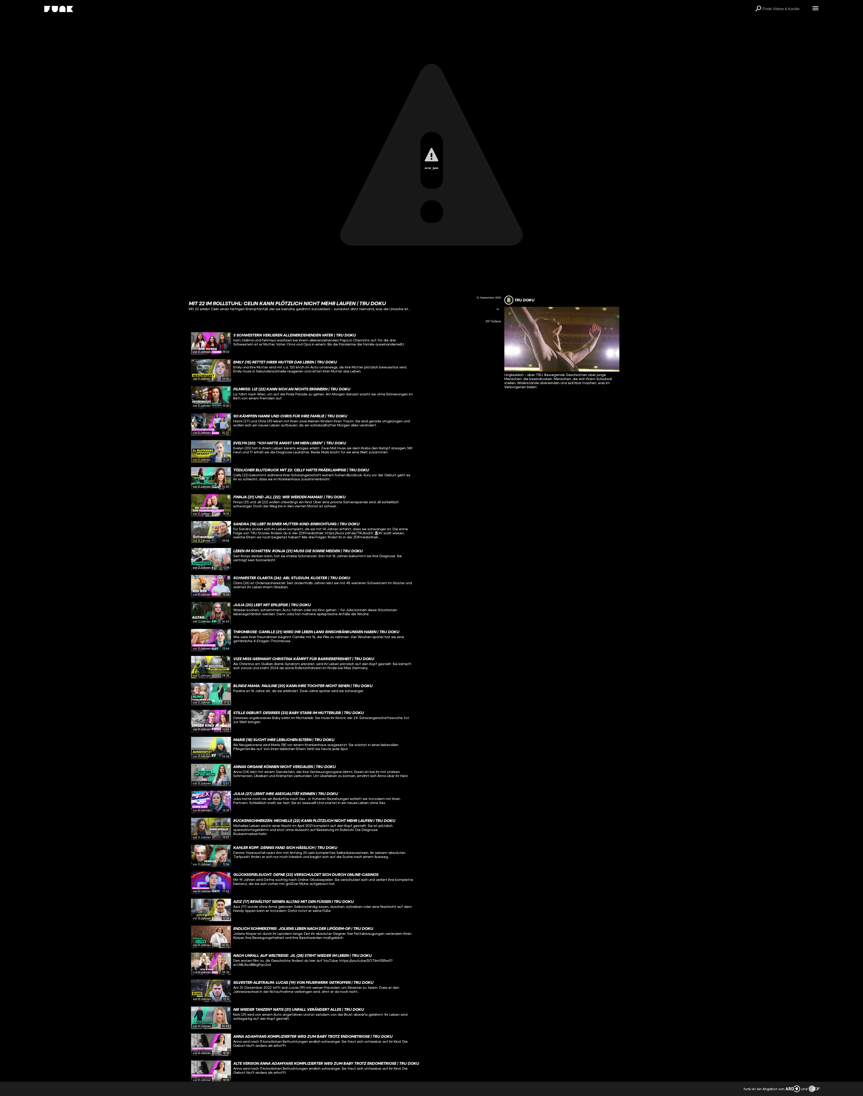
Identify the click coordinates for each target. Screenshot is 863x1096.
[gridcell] (344, 343)
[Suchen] (758, 9)
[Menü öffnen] (815, 8)
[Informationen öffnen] (498, 309)
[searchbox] (786, 9)
